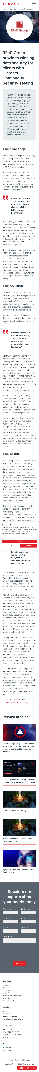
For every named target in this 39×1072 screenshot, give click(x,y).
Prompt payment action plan (13, 1019)
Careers (5, 1011)
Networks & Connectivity (12, 996)
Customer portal (8, 1037)
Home (5, 9)
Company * (8, 918)
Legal (11, 1060)
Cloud (5, 988)
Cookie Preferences (22, 1060)
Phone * (6, 927)
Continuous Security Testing (15, 702)
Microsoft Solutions (10, 1001)
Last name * (26, 909)
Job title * (25, 927)
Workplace (6, 998)
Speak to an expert (27, 1068)
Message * (7, 936)
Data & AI (6, 993)
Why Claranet (7, 1014)
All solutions (7, 985)
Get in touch (7, 1029)
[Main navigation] (35, 3)
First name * (8, 909)
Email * (24, 918)
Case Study (14, 9)
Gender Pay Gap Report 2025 (13, 1016)
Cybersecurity (8, 990)
